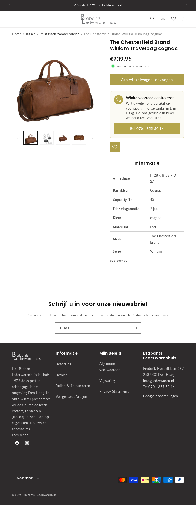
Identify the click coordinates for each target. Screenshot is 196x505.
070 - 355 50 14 (161, 387)
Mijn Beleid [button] (110, 353)
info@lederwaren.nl (158, 381)
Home (17, 34)
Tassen (30, 34)
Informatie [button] (67, 353)
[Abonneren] (135, 328)
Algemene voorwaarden (109, 366)
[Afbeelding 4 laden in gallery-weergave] (79, 138)
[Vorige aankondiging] (9, 5)
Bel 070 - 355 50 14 (147, 128)
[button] (10, 19)
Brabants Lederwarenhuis (40, 494)
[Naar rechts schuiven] (92, 138)
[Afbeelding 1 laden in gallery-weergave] (31, 138)
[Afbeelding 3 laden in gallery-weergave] (63, 138)
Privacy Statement (114, 391)
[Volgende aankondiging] (186, 5)
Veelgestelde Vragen (71, 396)
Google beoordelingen (160, 396)
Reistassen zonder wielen (60, 34)
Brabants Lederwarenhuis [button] (159, 356)
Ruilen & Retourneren (73, 386)
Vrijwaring (107, 380)
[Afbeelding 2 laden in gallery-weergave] (47, 138)
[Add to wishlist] (115, 147)
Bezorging (63, 364)
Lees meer (20, 435)
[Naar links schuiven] (17, 138)
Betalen (62, 375)
